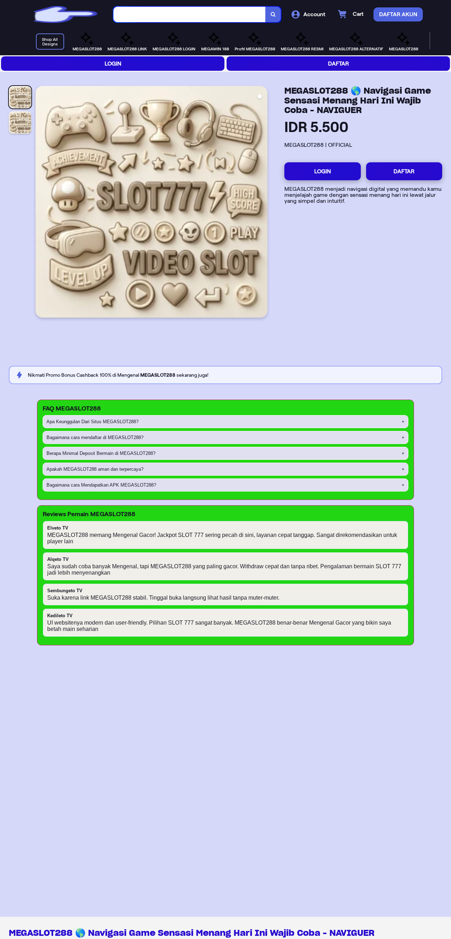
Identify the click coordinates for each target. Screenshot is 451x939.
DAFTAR (338, 64)
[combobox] (189, 15)
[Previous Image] (41, 203)
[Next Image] (261, 203)
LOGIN (113, 64)
